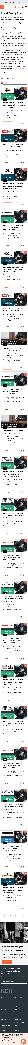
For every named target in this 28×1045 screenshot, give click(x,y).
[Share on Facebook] (21, 123)
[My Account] (20, 7)
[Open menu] (26, 7)
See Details (7, 123)
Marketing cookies (8, 1040)
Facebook (3, 997)
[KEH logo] (6, 991)
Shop (2, 1003)
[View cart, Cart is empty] (23, 7)
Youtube (23, 997)
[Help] (18, 7)
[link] (4, 915)
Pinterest (17, 997)
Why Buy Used (17, 1019)
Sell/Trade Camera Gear (20, 1003)
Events (15, 1009)
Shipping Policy (17, 1012)
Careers (3, 1030)
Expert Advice (17, 1006)
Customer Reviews (5, 1019)
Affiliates (3, 1022)
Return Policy (4, 1016)
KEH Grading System (19, 1016)
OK (14, 1043)
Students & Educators (19, 1022)
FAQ (2, 1012)
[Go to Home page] (2, 7)
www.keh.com (7, 61)
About (15, 1025)
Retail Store (4, 1009)
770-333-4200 (8, 70)
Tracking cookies (8, 1037)
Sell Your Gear (7, 962)
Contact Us (16, 1030)
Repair (3, 1006)
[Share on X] (23, 123)
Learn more (16, 1035)
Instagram (9, 997)
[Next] (23, 915)
